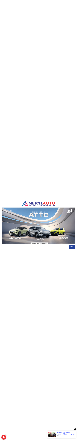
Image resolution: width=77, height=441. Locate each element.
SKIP (71, 247)
